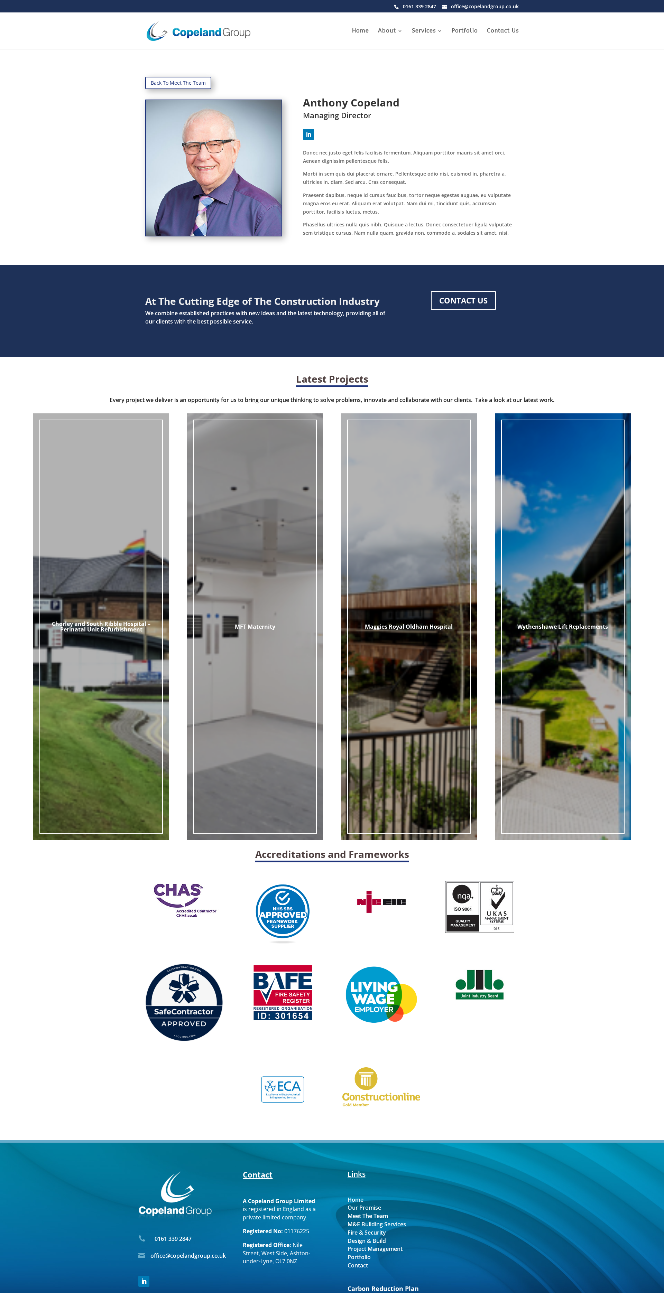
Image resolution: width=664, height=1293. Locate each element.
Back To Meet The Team (178, 82)
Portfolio (465, 31)
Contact (358, 1265)
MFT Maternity (255, 626)
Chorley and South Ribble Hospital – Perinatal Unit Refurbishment (101, 626)
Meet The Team (368, 1216)
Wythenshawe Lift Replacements (562, 626)
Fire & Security (367, 1232)
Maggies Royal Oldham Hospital (409, 626)
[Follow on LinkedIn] (308, 134)
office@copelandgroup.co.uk (188, 1255)
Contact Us (503, 31)
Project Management (375, 1249)
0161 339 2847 (173, 1239)
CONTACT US (463, 300)
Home (360, 31)
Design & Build (367, 1241)
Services (424, 31)
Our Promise (364, 1207)
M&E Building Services (377, 1224)
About (387, 31)
